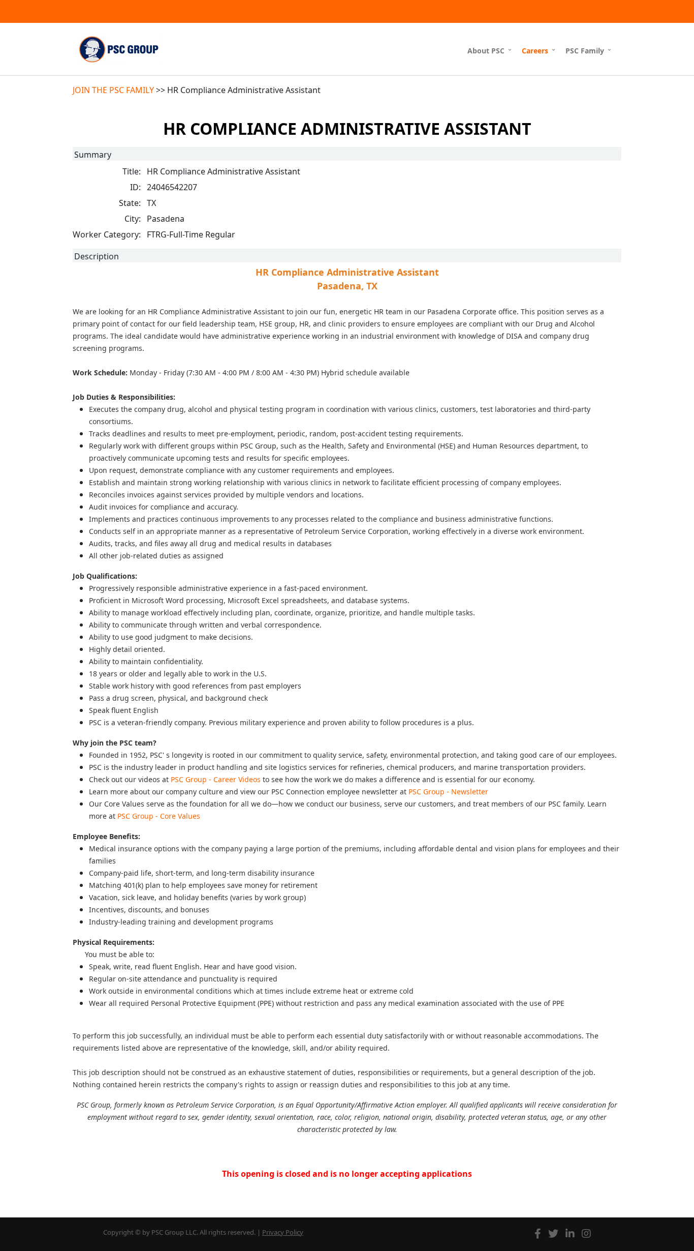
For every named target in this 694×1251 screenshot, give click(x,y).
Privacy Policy (282, 1232)
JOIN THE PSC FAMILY (113, 90)
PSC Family (584, 50)
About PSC (485, 50)
